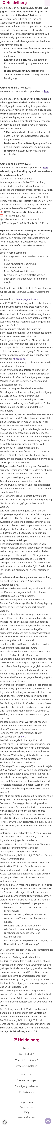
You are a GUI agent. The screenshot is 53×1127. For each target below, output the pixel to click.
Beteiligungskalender (26, 1086)
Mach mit (26, 1074)
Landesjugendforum (27, 299)
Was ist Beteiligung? (26, 1060)
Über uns (27, 1048)
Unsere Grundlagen (26, 1065)
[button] (48, 3)
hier (46, 91)
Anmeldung (19, 358)
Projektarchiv (26, 1092)
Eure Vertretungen (26, 1080)
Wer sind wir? (26, 1054)
